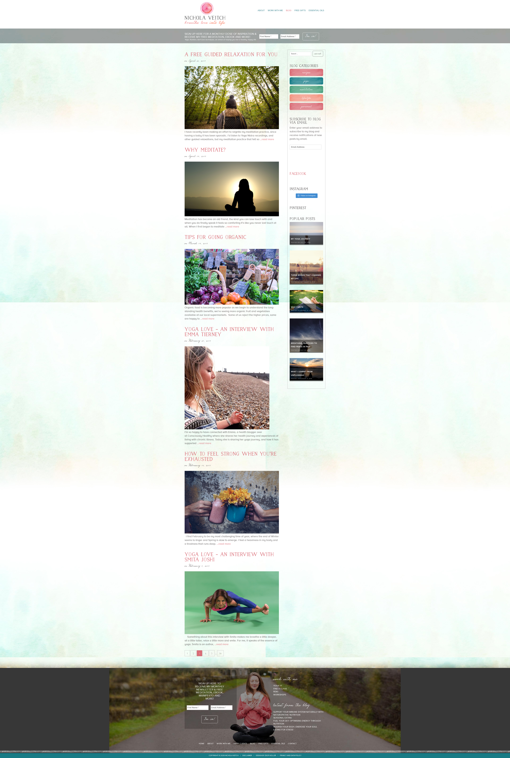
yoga (306, 81)
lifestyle (306, 98)
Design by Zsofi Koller (266, 755)
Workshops (279, 694)
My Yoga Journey (300, 239)
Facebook (298, 174)
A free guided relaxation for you (231, 54)
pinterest (310, 743)
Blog (288, 10)
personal (306, 106)
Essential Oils (316, 10)
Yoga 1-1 (277, 685)
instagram (305, 743)
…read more (266, 139)
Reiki (275, 691)
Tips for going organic (215, 237)
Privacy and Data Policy (290, 755)
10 (220, 653)
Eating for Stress (283, 729)
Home (201, 743)
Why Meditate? (205, 150)
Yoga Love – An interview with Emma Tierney (229, 332)
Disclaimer (247, 755)
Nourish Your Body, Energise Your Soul (295, 726)
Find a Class (280, 688)
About (261, 10)
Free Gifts (300, 10)
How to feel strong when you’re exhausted (231, 456)
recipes (306, 72)
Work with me (275, 10)
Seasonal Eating (282, 717)
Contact (292, 743)
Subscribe (303, 157)
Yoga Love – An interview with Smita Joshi (229, 557)
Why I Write (297, 307)
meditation (306, 89)
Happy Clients (240, 743)
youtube (300, 743)
